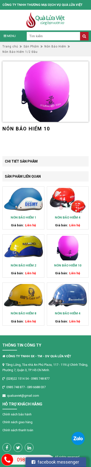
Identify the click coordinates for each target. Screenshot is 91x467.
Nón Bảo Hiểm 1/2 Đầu (20, 52)
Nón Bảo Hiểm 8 (23, 313)
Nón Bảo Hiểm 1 (23, 217)
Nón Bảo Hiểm (55, 46)
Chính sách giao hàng (17, 422)
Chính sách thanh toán (17, 430)
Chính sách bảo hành (17, 414)
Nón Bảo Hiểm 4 (67, 217)
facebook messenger (58, 462)
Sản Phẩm (31, 46)
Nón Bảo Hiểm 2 (23, 265)
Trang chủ (10, 46)
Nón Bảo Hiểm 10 (67, 265)
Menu (11, 36)
